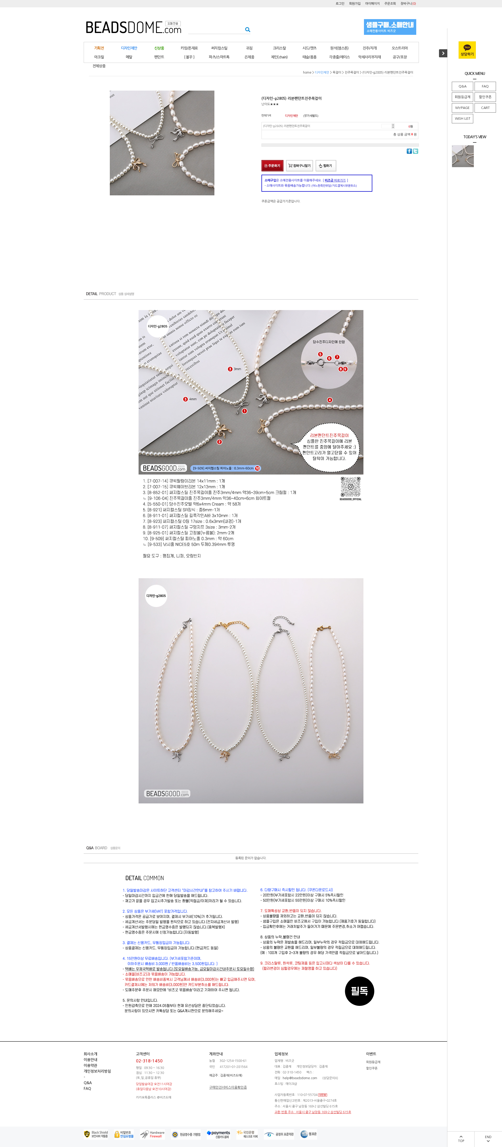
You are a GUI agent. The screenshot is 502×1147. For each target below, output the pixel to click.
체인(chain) (279, 57)
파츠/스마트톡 (219, 57)
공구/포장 (400, 57)
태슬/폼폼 (310, 57)
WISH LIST (462, 118)
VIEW (322, 1095)
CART (485, 107)
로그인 (340, 3)
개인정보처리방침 (97, 1071)
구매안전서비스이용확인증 (228, 1087)
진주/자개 (370, 48)
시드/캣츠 (310, 48)
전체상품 (99, 66)
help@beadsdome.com (300, 1078)
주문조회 (390, 3)
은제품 (249, 57)
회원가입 (355, 3)
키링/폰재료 (189, 48)
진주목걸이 (352, 72)
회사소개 (90, 1054)
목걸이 (337, 72)
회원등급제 (462, 97)
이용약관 (90, 1065)
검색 (246, 29)
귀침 (249, 48)
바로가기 (335, 180)
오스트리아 (400, 48)
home (307, 72)
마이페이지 (372, 3)
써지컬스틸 (219, 48)
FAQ (485, 86)
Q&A (462, 86)
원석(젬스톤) (339, 48)
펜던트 (159, 57)
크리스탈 (279, 48)
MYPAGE (462, 107)
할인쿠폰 (485, 97)
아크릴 (99, 57)
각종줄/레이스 (339, 57)
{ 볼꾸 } (189, 57)
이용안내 (90, 1060)
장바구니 (408, 3)
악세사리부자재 (369, 57)
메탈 (129, 57)
